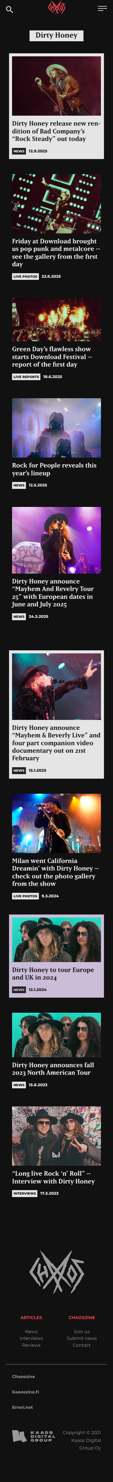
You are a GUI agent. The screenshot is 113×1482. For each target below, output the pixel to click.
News (31, 1331)
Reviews (31, 1345)
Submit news (82, 1338)
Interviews (31, 1338)
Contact (82, 1345)
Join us (81, 1331)
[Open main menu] (102, 9)
